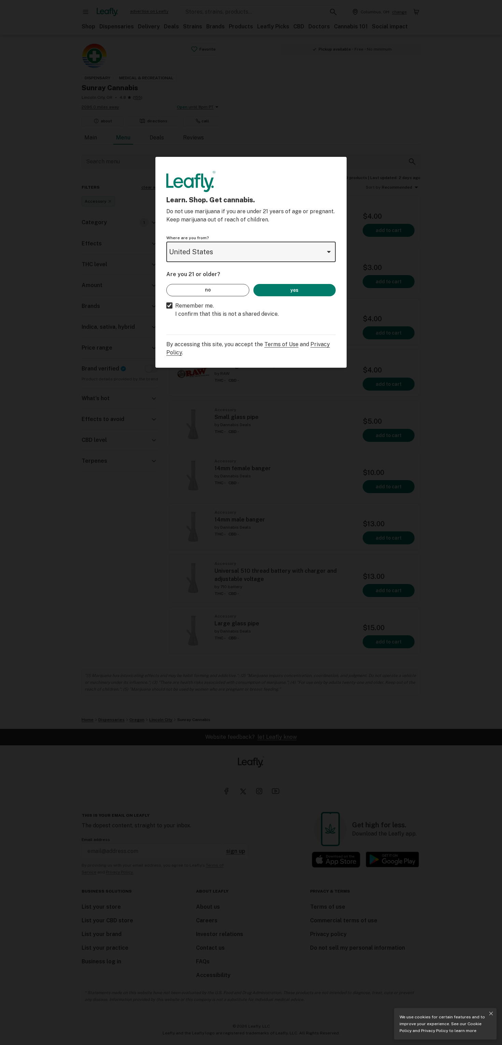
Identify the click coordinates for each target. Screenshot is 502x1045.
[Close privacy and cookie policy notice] (491, 1013)
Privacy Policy (434, 1030)
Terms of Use (281, 344)
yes (294, 290)
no (208, 290)
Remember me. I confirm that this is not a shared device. (227, 309)
